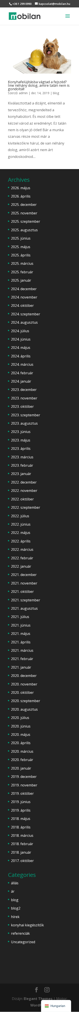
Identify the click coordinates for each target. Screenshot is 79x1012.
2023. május (20, 440)
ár (12, 891)
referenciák (20, 933)
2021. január (21, 667)
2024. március (22, 364)
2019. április (21, 810)
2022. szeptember (25, 507)
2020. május (20, 734)
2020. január (21, 768)
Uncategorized (23, 942)
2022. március (22, 549)
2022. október (22, 499)
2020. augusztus (24, 709)
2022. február (22, 558)
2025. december (24, 204)
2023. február (22, 465)
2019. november (24, 785)
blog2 (15, 908)
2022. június (21, 524)
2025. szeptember (25, 221)
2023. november (24, 398)
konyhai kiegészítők (27, 925)
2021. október (22, 591)
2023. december (24, 389)
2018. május (20, 818)
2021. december (24, 574)
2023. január (21, 473)
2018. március (22, 835)
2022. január (21, 566)
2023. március (22, 457)
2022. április (21, 541)
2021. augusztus (24, 608)
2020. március (22, 751)
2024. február (22, 373)
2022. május (20, 532)
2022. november (24, 490)
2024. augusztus (24, 322)
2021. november (24, 583)
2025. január (21, 280)
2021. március (22, 650)
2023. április (21, 448)
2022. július (20, 516)
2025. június (21, 238)
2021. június (21, 625)
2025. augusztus (24, 230)
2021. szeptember (25, 600)
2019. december (24, 776)
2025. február (22, 272)
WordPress (39, 1005)
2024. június (21, 339)
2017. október (22, 860)
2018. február (22, 843)
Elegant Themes (38, 998)
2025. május (20, 246)
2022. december (24, 482)
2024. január (21, 381)
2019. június (21, 801)
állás (14, 883)
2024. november (24, 297)
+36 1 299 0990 (21, 4)
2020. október (22, 692)
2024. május (20, 347)
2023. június (21, 431)
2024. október (22, 305)
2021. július (20, 616)
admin (23, 93)
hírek (15, 916)
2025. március (22, 263)
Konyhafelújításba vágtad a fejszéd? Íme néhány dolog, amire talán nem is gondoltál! (39, 85)
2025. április (21, 255)
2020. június (21, 726)
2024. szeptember (25, 314)
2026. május (20, 187)
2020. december (24, 675)
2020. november (24, 684)
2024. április (21, 356)
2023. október (22, 406)
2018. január (21, 852)
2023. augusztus (24, 423)
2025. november (24, 213)
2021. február (22, 658)
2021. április (21, 642)
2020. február (22, 759)
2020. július (20, 717)
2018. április (21, 827)
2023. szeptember (25, 415)
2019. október (22, 793)
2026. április (21, 196)
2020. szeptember (25, 700)
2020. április (21, 742)
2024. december (24, 288)
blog (56, 93)
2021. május (20, 633)
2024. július (20, 331)
